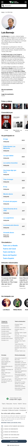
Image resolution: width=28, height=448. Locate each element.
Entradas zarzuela (5, 336)
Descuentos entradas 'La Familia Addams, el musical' (20, 375)
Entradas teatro (5, 325)
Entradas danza (5, 327)
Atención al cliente (7, 408)
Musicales (9, 403)
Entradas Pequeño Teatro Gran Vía (19, 338)
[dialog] (14, 429)
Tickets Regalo (5, 358)
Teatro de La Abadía (10, 245)
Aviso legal (16, 408)
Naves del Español (9, 255)
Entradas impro (5, 334)
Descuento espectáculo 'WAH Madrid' (21, 371)
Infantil (20, 403)
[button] (14, 422)
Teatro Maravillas (19, 344)
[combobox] (15, 6)
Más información (9, 420)
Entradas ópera (5, 331)
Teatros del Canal (9, 249)
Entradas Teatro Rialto (20, 327)
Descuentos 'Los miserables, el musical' (20, 362)
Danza (24, 403)
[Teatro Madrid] (14, 2)
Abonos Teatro (5, 359)
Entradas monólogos (6, 333)
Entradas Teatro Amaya (20, 336)
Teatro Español (8, 258)
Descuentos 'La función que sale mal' (21, 368)
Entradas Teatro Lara (20, 351)
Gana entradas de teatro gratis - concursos (5, 363)
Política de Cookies (13, 410)
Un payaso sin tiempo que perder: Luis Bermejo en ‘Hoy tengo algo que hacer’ (9, 281)
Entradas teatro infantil (7, 338)
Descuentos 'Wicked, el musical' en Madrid (21, 365)
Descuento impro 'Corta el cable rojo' (21, 379)
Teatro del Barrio (9, 252)
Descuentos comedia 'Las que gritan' (20, 389)
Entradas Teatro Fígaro (20, 346)
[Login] (26, 2)
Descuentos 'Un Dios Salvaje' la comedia (20, 382)
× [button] (26, 412)
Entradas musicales (6, 329)
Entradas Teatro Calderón (19, 325)
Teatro (3, 403)
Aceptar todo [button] (14, 441)
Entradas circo (5, 340)
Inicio (2, 12)
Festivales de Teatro (6, 379)
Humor (15, 403)
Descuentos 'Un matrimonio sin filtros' (20, 386)
